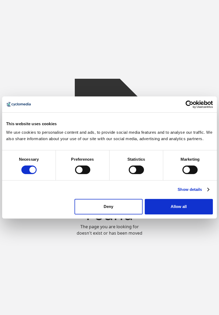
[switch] (82, 170)
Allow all (179, 206)
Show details (190, 189)
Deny (108, 206)
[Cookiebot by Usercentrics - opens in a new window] (189, 104)
